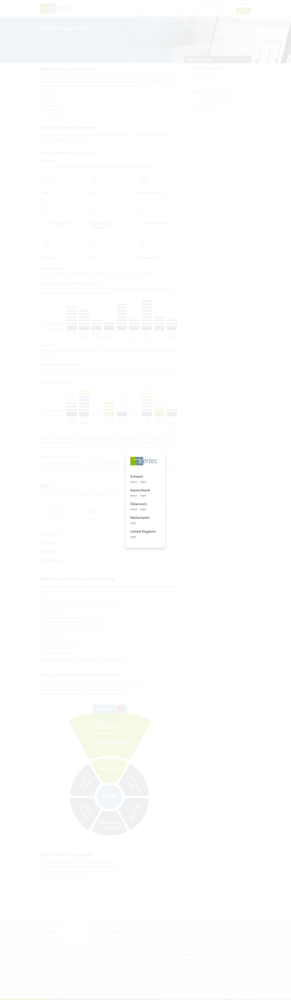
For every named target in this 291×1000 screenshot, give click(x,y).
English (143, 482)
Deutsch (133, 482)
